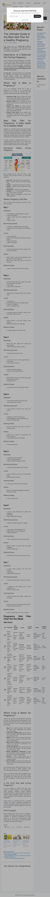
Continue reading (25, 19)
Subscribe (37, 16)
